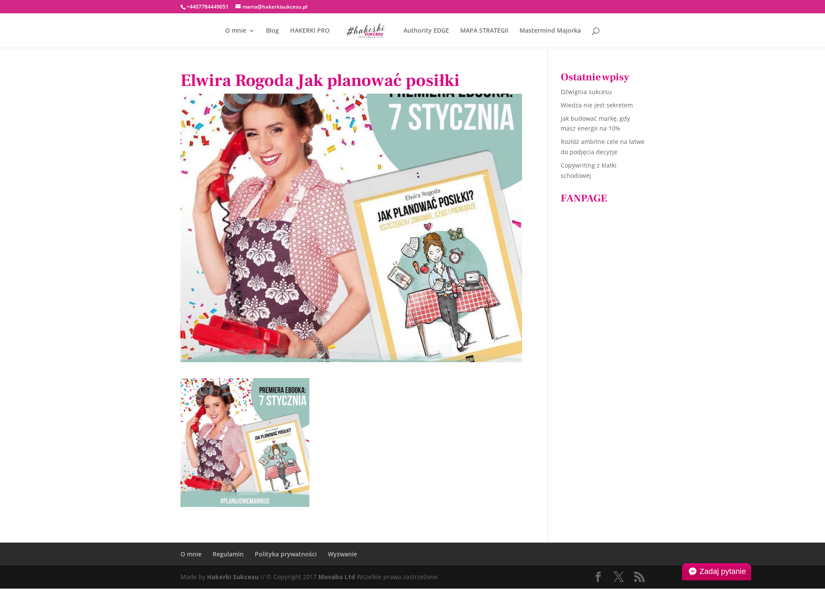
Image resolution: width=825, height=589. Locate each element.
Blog (272, 30)
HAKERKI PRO (310, 30)
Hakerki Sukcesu (233, 577)
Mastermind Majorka (550, 30)
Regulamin (228, 554)
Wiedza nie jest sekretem (597, 105)
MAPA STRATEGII (484, 30)
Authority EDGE (426, 30)
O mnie (235, 30)
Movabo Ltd (336, 577)
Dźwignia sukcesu (586, 92)
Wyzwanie (342, 554)
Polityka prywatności (286, 554)
